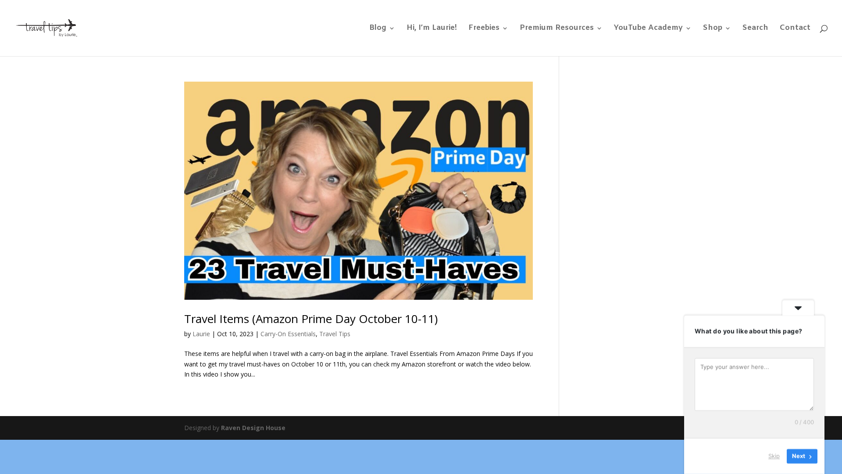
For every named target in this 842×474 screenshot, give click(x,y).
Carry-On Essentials (288, 334)
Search (755, 29)
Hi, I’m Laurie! (432, 29)
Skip (774, 456)
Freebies (483, 29)
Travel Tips (334, 334)
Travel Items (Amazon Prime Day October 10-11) (311, 319)
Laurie (201, 334)
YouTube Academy (648, 29)
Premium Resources (557, 29)
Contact (795, 29)
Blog (377, 29)
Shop (712, 29)
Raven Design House (253, 428)
